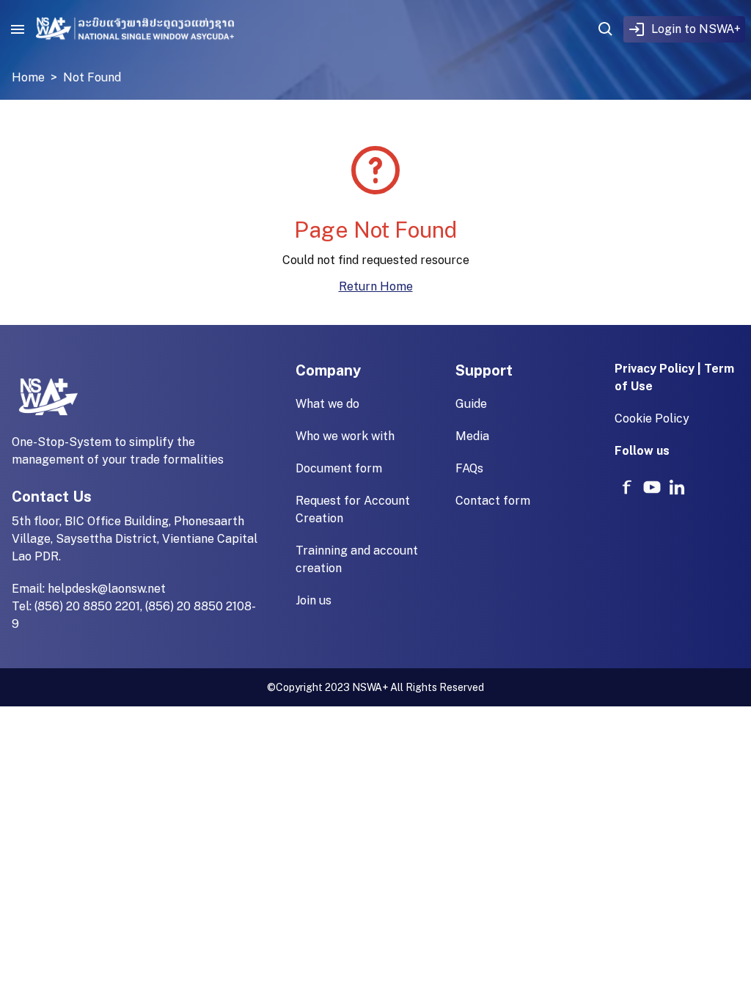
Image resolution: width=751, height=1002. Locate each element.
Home (28, 77)
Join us (313, 600)
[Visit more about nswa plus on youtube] (652, 487)
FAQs (469, 468)
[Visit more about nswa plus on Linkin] (676, 487)
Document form (339, 468)
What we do (327, 404)
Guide (471, 404)
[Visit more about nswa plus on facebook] (627, 487)
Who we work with (345, 436)
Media (472, 436)
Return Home (376, 286)
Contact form (492, 501)
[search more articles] (606, 29)
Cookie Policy (652, 418)
